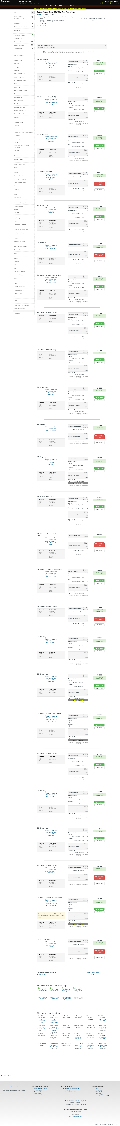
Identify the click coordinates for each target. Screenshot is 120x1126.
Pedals (16, 238)
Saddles (16, 258)
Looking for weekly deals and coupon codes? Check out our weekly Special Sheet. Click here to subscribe (60, 8)
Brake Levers (17, 104)
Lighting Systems (18, 218)
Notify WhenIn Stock (100, 183)
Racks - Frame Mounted (20, 246)
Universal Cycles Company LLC (75, 1101)
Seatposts (16, 261)
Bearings (16, 70)
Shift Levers (17, 265)
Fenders (16, 172)
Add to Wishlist (99, 73)
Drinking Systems (18, 159)
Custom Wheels (18, 48)
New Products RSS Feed (71, 1088)
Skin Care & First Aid (19, 271)
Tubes (15, 300)
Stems (15, 278)
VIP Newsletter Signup (70, 1091)
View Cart (109, 1)
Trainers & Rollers (18, 293)
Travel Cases (17, 296)
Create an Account (36, 3)
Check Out (116, 1)
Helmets (16, 209)
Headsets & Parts (18, 206)
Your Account (98, 1091)
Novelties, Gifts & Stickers (21, 229)
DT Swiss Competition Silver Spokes (90, 1045)
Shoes (15, 268)
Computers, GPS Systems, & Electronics (21, 146)
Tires (15, 283)
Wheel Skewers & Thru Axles (21, 305)
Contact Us (17, 30)
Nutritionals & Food (19, 233)
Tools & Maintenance (19, 286)
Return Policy (37, 1093)
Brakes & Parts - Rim (19, 114)
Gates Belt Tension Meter (66, 1026)
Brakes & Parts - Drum (20, 110)
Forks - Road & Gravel (20, 182)
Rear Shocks (17, 249)
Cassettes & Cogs (18, 129)
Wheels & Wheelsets (19, 308)
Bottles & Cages (18, 97)
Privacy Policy (37, 1091)
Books (15, 93)
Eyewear (16, 167)
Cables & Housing (18, 122)
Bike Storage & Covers (20, 80)
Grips (15, 194)
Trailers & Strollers (19, 290)
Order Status (26, 3)
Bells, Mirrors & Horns (19, 73)
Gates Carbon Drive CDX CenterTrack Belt (41, 1027)
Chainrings (17, 135)
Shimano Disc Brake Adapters (90, 1026)
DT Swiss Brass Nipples (42, 1044)
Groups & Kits (17, 197)
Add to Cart (100, 71)
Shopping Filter (18, 16)
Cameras (16, 125)
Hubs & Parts (17, 213)
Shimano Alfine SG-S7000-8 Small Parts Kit (54, 1045)
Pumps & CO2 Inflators (20, 241)
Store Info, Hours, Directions (75, 1116)
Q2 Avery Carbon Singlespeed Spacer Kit (78, 1045)
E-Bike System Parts (19, 164)
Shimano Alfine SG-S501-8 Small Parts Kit (102, 1045)
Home (39, 14)
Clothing (16, 142)
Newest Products (18, 38)
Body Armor (17, 87)
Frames (16, 186)
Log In (20, 3)
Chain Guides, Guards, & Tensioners (23, 132)
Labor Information (18, 313)
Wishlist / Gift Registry (20, 35)
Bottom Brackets (18, 100)
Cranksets (16, 150)
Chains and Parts (18, 139)
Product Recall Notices (40, 1095)
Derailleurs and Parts (19, 155)
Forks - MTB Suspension (20, 179)
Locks (15, 221)
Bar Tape (16, 67)
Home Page (17, 23)
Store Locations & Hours (20, 26)
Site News (67, 1090)
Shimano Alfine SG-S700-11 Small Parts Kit (102, 1027)
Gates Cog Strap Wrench (78, 1026)
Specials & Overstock (19, 42)
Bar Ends (16, 63)
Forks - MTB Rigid (18, 176)
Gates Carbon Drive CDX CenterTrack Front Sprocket (54, 1028)
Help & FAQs (98, 1090)
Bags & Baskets (18, 60)
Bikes (15, 83)
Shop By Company (19, 45)
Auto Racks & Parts (19, 55)
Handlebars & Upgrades (20, 202)
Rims (15, 253)
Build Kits (16, 117)
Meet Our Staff (38, 1090)
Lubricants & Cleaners (20, 224)
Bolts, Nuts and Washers (20, 90)
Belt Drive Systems (19, 77)
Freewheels (17, 189)
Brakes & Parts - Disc (19, 107)
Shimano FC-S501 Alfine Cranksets (66, 1044)
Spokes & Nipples (18, 275)
